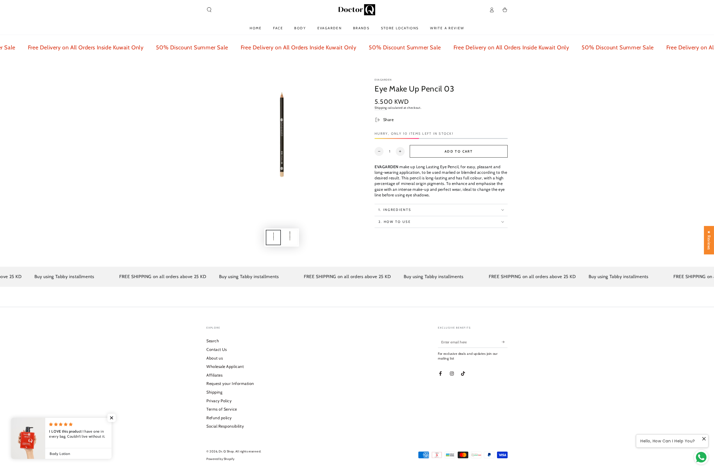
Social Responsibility (225, 426)
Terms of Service (221, 409)
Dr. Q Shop (226, 451)
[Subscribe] (505, 342)
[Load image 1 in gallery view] (273, 237)
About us (214, 358)
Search (212, 340)
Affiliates (214, 375)
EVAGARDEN (383, 79)
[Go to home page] (357, 10)
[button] (209, 9)
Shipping (381, 108)
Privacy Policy (219, 400)
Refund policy (219, 417)
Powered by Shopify (220, 459)
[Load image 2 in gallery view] (290, 237)
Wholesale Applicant (225, 366)
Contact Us (216, 349)
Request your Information (230, 383)
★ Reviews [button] (708, 240)
